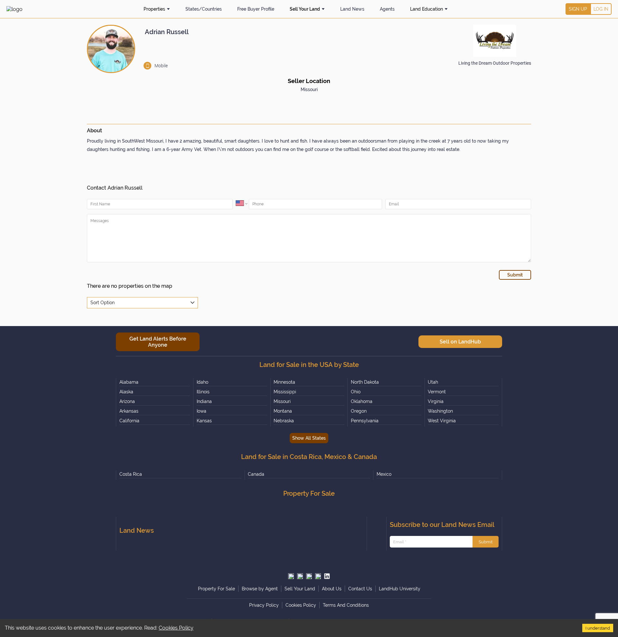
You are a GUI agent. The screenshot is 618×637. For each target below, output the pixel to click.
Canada (256, 474)
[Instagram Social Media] (300, 576)
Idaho (202, 382)
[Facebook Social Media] (309, 576)
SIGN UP (578, 9)
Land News (352, 9)
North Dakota (365, 382)
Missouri (282, 401)
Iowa (201, 411)
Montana (283, 411)
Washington (440, 411)
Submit (485, 541)
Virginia (436, 401)
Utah (433, 382)
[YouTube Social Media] (318, 576)
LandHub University (399, 588)
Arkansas (128, 411)
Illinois (203, 391)
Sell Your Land (305, 9)
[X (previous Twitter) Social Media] (291, 576)
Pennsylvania (365, 420)
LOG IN (601, 9)
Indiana (204, 401)
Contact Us (360, 588)
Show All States (309, 438)
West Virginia (442, 420)
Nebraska (284, 420)
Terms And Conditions (346, 605)
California (129, 420)
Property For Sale (216, 588)
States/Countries (203, 9)
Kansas (204, 420)
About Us (332, 588)
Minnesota (284, 382)
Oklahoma (361, 401)
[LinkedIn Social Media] (327, 576)
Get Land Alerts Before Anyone (157, 342)
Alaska (126, 391)
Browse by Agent (260, 588)
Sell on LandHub (460, 342)
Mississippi (285, 391)
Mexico (384, 474)
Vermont (437, 391)
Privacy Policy (264, 605)
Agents (387, 9)
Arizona (127, 401)
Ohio (355, 391)
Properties (154, 9)
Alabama (128, 382)
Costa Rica (130, 474)
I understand (597, 628)
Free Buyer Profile (255, 9)
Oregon (359, 411)
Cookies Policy (176, 628)
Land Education (426, 9)
